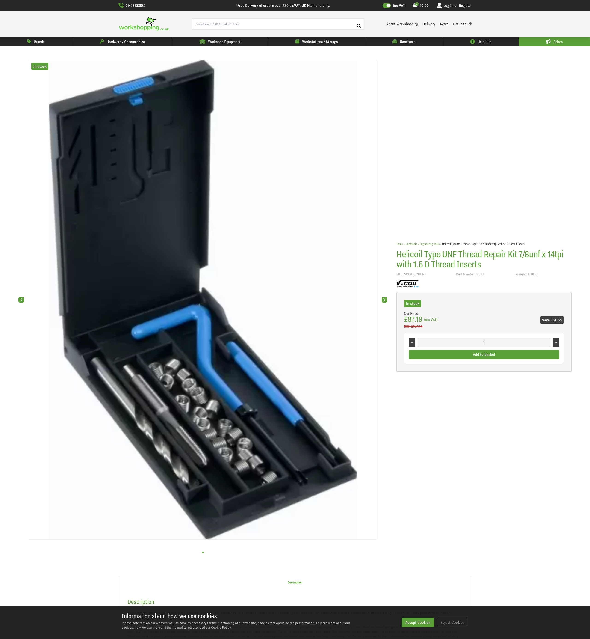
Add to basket (484, 354)
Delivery (429, 24)
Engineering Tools (430, 244)
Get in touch (462, 24)
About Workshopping (402, 24)
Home (399, 244)
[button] (203, 552)
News (444, 24)
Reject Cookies (452, 622)
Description (295, 582)
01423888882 (135, 5)
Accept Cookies (417, 622)
